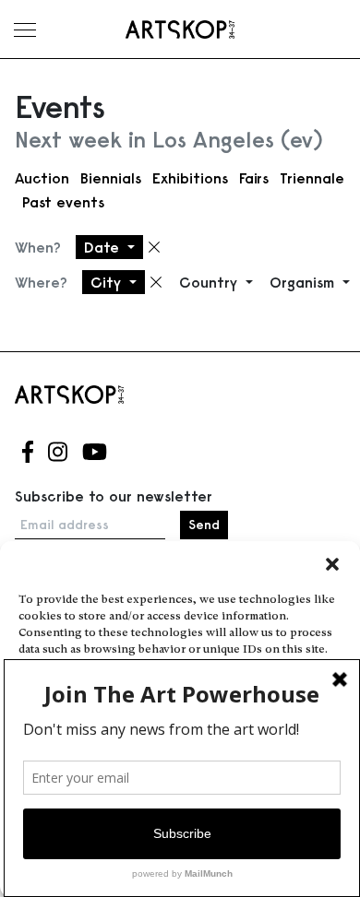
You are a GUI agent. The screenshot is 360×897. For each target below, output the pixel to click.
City (108, 282)
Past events (63, 202)
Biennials (110, 178)
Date (104, 247)
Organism (304, 282)
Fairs (254, 178)
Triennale (312, 178)
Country (210, 282)
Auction (42, 178)
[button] (332, 564)
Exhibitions (190, 178)
